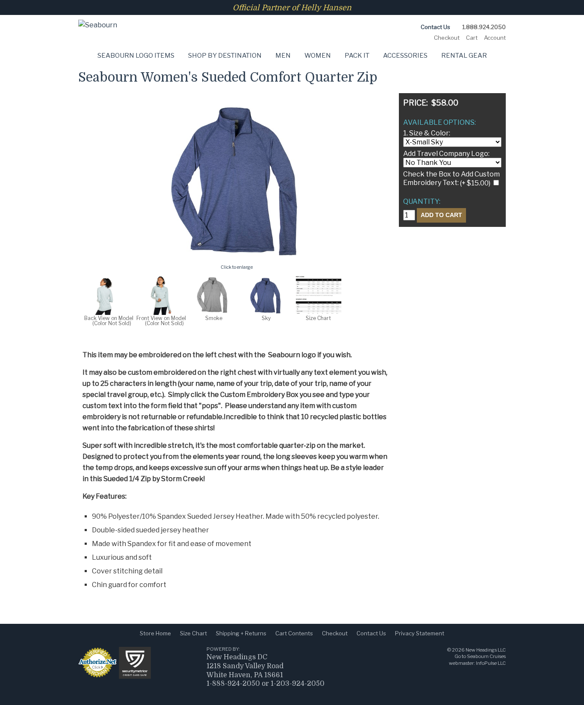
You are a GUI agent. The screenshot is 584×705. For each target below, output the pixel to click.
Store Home (155, 633)
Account (495, 37)
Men (283, 55)
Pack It (357, 55)
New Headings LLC (486, 650)
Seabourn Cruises (486, 656)
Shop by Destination (225, 55)
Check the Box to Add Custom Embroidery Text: (451, 178)
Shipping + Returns (241, 633)
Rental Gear (464, 55)
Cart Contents (294, 633)
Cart (472, 37)
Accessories (405, 55)
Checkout (447, 37)
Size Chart (193, 633)
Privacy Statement (419, 633)
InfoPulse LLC (491, 663)
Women (317, 55)
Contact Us (435, 27)
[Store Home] (97, 17)
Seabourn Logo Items (135, 55)
